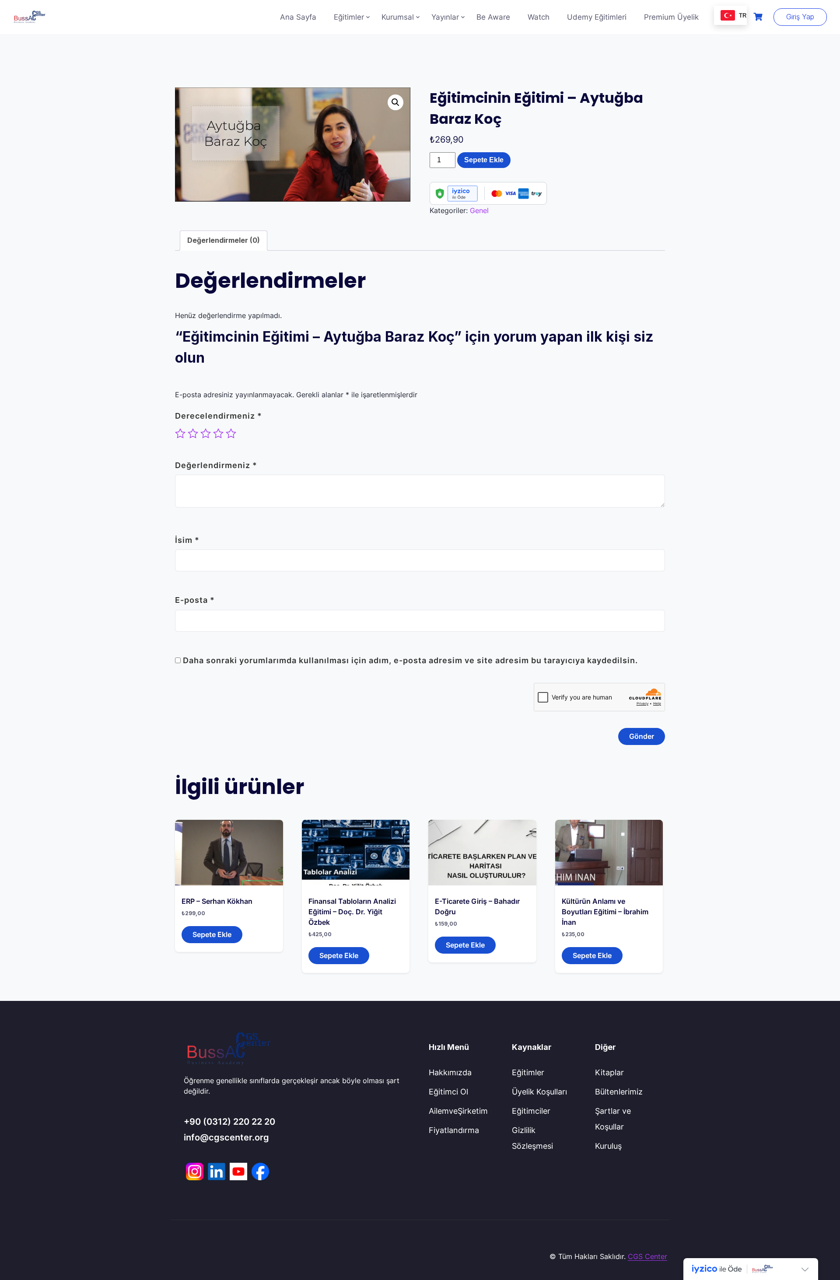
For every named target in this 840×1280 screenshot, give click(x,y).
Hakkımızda (450, 1072)
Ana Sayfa (298, 17)
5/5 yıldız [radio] (231, 433)
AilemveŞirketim (458, 1111)
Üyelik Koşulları (539, 1091)
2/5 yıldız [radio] (193, 433)
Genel (479, 210)
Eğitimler (349, 17)
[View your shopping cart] (759, 17)
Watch (539, 17)
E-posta (195, 600)
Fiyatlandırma (454, 1130)
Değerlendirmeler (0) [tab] (223, 240)
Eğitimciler (531, 1111)
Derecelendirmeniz (218, 415)
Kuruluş (608, 1146)
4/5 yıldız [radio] (218, 433)
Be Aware (493, 17)
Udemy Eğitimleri (596, 17)
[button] (395, 102)
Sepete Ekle (484, 160)
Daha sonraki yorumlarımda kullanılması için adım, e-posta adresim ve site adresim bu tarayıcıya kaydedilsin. (410, 660)
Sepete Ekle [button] (211, 934)
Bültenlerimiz (619, 1091)
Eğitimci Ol (448, 1091)
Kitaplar (609, 1072)
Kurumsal (398, 17)
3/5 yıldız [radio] (205, 433)
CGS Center (647, 1256)
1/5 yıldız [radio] (180, 433)
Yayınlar (445, 17)
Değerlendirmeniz (216, 465)
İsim (187, 540)
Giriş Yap (800, 16)
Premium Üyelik (671, 17)
